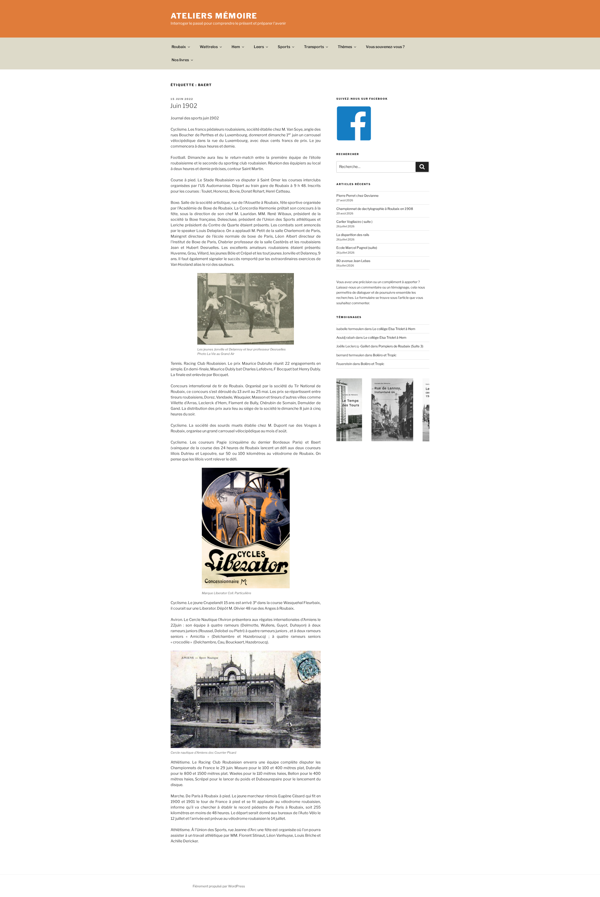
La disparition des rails (352, 235)
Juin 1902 (183, 105)
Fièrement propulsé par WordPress (219, 886)
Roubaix (179, 47)
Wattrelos (209, 47)
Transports (314, 47)
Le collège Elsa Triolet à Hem (393, 329)
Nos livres (180, 60)
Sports (284, 47)
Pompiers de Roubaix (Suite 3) (401, 346)
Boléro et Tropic (385, 355)
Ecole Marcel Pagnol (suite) (356, 248)
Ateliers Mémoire (214, 15)
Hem (236, 47)
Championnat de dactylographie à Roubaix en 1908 (374, 209)
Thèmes (345, 47)
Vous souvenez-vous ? (385, 47)
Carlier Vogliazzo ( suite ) (354, 222)
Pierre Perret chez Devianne (357, 196)
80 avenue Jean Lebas (353, 261)
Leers (259, 47)
